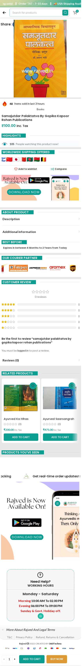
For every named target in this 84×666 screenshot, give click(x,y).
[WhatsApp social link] (41, 616)
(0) (19, 424)
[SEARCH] (65, 13)
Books (40, 109)
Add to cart (32, 659)
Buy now (56, 659)
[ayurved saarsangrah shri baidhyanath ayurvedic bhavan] (60, 397)
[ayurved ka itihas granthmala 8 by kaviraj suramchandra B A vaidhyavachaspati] (21, 397)
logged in (23, 350)
